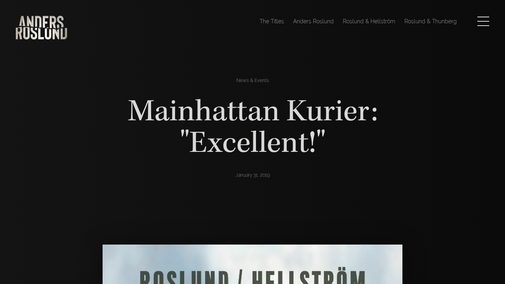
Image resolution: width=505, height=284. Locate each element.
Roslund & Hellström (369, 21)
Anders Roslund (313, 21)
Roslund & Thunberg (430, 21)
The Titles (272, 21)
